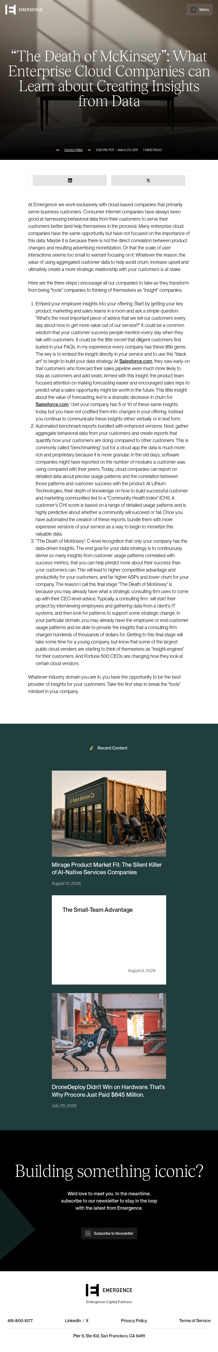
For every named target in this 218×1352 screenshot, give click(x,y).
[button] (200, 9)
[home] (24, 10)
